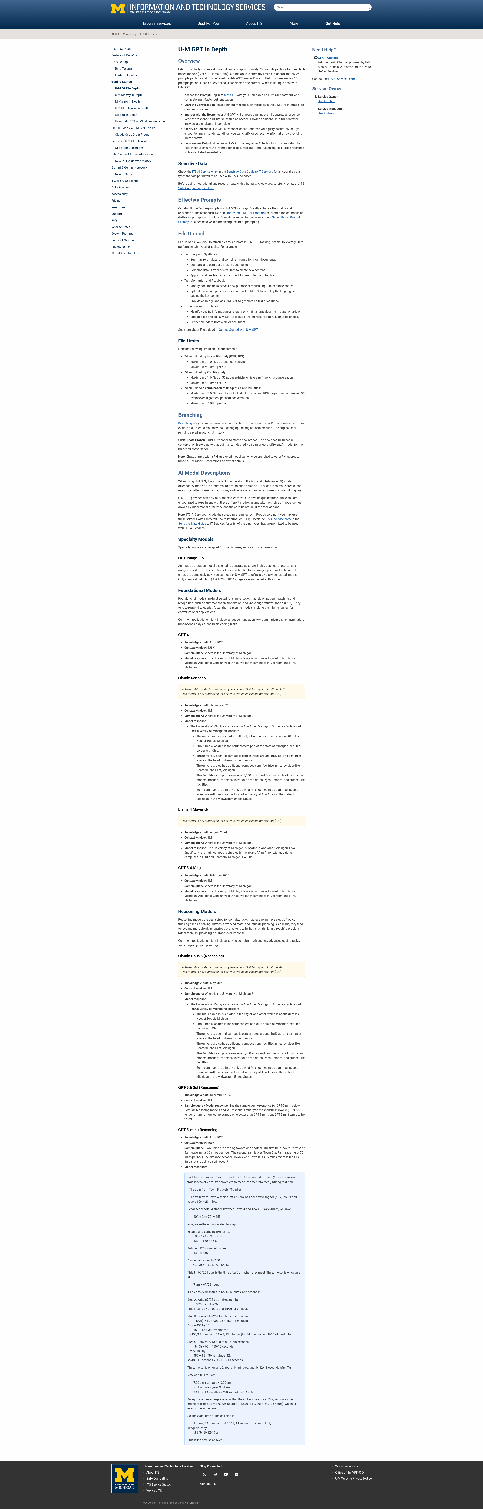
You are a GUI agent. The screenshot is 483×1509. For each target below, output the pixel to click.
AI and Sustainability (125, 253)
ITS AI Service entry (278, 519)
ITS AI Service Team (341, 79)
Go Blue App (119, 62)
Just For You (208, 23)
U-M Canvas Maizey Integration (132, 154)
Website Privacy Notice (353, 1478)
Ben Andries (326, 113)
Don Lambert (326, 101)
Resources (118, 207)
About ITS (254, 23)
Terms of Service (122, 240)
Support (116, 214)
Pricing (116, 200)
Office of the (349, 1472)
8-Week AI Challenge (124, 181)
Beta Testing (123, 68)
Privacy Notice (120, 247)
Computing (129, 34)
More (298, 23)
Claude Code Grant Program (133, 134)
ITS (117, 34)
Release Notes (120, 227)
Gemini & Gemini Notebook (129, 167)
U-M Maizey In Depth (129, 95)
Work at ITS (154, 1490)
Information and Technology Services (168, 1466)
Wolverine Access (346, 1466)
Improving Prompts (245, 213)
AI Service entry (205, 171)
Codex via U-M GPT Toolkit (129, 141)
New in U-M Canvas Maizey (133, 161)
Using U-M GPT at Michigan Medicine (140, 121)
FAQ (114, 220)
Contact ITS (208, 1484)
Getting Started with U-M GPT (238, 329)
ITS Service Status (158, 1484)
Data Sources (120, 187)
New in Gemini (124, 174)
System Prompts (122, 233)
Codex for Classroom (129, 148)
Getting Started (121, 82)
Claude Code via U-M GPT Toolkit (133, 128)
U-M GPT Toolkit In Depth (132, 108)
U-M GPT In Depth (127, 88)
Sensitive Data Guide (192, 523)
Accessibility (119, 194)
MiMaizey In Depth (127, 101)
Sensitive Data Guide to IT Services (250, 171)
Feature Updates (126, 75)
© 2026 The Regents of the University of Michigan (171, 1502)
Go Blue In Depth (126, 115)
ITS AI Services (148, 34)
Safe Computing (157, 1478)
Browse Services (157, 23)
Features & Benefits (124, 55)
